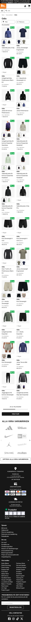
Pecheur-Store (20, 563)
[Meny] (2, 11)
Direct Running (6, 565)
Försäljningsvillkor (7, 546)
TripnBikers (19, 584)
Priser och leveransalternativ (10, 555)
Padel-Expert (5, 590)
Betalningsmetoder (7, 553)
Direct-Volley (5, 567)
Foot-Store (4, 572)
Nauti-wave (4, 586)
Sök (9, 11)
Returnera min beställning (9, 534)
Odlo (3, 46)
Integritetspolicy (6, 557)
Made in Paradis (6, 584)
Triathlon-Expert (21, 582)
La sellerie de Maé (7, 582)
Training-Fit (19, 578)
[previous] (1, 440)
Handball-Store (6, 578)
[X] (21, 619)
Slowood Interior (21, 567)
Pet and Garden (21, 565)
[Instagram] (13, 619)
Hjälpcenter (4, 530)
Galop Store (5, 574)
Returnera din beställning (15, 506)
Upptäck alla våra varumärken (15, 459)
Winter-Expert (20, 588)
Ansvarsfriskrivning (7, 551)
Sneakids (19, 574)
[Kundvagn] (29, 6)
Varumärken (9, 15)
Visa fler (15, 414)
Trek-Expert (19, 580)
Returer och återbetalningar (9, 549)
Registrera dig (16, 607)
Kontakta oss (15, 474)
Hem (3, 15)
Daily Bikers (5, 563)
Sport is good (20, 576)
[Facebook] (9, 619)
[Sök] (6, 11)
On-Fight (4, 588)
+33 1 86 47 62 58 (15, 479)
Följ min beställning (7, 532)
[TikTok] (17, 619)
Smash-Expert (20, 569)
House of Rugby (6, 580)
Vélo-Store (19, 586)
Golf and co (4, 576)
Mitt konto (4, 528)
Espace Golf (5, 569)
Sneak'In (19, 572)
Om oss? (4, 542)
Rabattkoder (5, 536)
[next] (30, 440)
